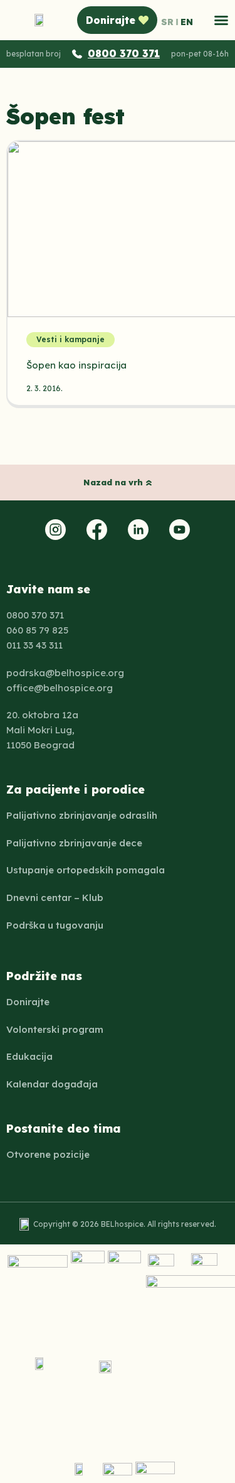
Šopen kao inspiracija (76, 365)
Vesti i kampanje (70, 339)
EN (186, 22)
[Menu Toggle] (221, 20)
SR (167, 22)
